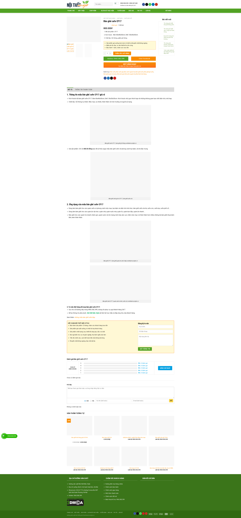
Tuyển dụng (121, 10)
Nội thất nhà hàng (109, 18)
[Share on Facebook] (105, 78)
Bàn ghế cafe (139, 72)
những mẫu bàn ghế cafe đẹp (85, 317)
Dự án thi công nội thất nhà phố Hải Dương (169, 37)
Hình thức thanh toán (111, 493)
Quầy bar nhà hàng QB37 (107, 468)
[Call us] (149, 4)
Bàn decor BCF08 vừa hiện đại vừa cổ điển (161, 468)
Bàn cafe (113, 72)
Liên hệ (148, 10)
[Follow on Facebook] (143, 4)
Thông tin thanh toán (83, 89)
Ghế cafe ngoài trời (129, 74)
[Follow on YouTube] (156, 4)
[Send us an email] (146, 4)
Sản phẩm (92, 10)
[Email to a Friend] (111, 78)
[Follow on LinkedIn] (153, 4)
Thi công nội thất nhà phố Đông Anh (169, 23)
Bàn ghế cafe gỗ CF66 (161, 437)
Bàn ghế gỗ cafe (149, 72)
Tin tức (139, 10)
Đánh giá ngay (165, 368)
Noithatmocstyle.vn (89, 515)
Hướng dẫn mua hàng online (114, 484)
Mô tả (70, 89)
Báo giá (131, 10)
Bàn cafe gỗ (119, 72)
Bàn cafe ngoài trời (129, 72)
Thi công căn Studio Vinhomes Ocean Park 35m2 (169, 44)
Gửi (171, 400)
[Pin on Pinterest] (114, 78)
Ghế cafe (120, 18)
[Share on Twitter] (108, 78)
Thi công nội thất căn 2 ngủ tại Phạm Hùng (169, 30)
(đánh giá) (114, 25)
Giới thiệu (81, 10)
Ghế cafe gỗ (128, 18)
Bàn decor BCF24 (107, 437)
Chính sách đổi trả (111, 496)
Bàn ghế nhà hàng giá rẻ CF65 (79, 437)
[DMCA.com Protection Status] (75, 502)
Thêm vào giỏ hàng (122, 53)
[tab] (70, 89)
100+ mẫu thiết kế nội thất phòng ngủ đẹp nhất (169, 51)
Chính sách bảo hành (111, 487)
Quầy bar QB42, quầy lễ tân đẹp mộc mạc (134, 437)
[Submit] (110, 4)
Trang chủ (71, 10)
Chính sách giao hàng (112, 490)
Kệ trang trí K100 (134, 468)
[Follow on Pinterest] (143, 513)
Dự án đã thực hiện (107, 10)
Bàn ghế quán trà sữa (110, 74)
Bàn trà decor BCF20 (79, 468)
